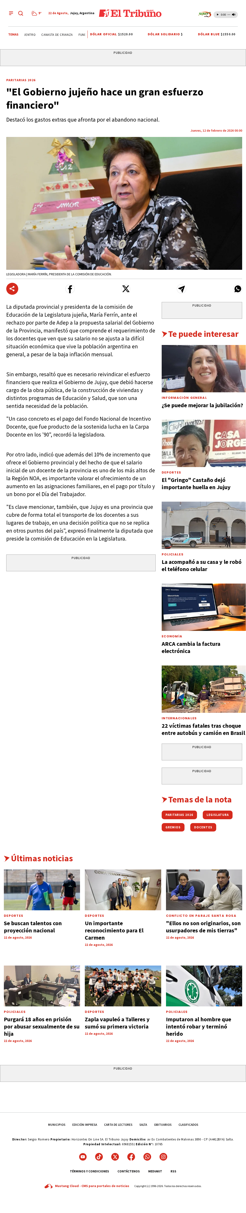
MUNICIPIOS (56, 1125)
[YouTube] (83, 1157)
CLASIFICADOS (188, 1125)
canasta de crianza (50, 35)
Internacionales (179, 718)
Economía (172, 636)
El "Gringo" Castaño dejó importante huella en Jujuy (196, 483)
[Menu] (11, 13)
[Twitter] (115, 1157)
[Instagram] (163, 1157)
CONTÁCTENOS (128, 1171)
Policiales (173, 554)
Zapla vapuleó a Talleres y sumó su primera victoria (117, 1023)
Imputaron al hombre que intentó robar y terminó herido (198, 1026)
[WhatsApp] (147, 1157)
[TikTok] (99, 1157)
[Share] (12, 289)
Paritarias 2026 (21, 80)
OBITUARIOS (163, 1125)
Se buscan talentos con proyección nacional (33, 926)
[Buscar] (21, 13)
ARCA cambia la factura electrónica (191, 647)
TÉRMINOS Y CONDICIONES (89, 1171)
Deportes (171, 472)
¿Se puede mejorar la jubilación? (202, 405)
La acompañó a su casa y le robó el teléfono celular (201, 565)
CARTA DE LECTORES (118, 1125)
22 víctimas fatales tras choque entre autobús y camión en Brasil (203, 729)
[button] (70, 288)
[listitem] (37, 13)
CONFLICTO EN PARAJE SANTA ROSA (201, 915)
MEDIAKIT (155, 1171)
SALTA (143, 1125)
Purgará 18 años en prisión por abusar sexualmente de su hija (42, 1026)
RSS (173, 1171)
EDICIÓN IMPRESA (84, 1125)
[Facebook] (131, 1157)
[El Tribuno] (130, 13)
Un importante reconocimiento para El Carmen (114, 930)
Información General (184, 397)
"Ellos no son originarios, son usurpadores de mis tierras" (203, 926)
